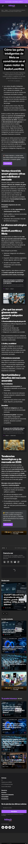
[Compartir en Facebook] (8, 561)
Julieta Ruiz (17, 80)
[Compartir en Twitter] (11, 561)
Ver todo (20, 698)
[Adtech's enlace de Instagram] (9, 827)
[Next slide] (6, 613)
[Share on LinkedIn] (4, 561)
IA (1, 780)
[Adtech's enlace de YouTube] (13, 827)
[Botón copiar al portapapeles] (18, 561)
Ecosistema (4, 799)
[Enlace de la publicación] (14, 629)
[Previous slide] (3, 613)
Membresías (7, 524)
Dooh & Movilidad (6, 786)
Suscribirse (7, 163)
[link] (14, 1)
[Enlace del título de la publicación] (14, 596)
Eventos (3, 792)
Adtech (6, 10)
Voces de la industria (7, 794)
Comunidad (4, 796)
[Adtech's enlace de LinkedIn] (2, 827)
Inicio (2, 10)
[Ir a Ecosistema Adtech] (14, 679)
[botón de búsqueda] (26, 6)
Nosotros (4, 790)
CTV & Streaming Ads (7, 784)
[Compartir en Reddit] (14, 561)
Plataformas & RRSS (6, 782)
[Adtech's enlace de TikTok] (6, 827)
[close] (26, 2)
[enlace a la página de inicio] (11, 6)
